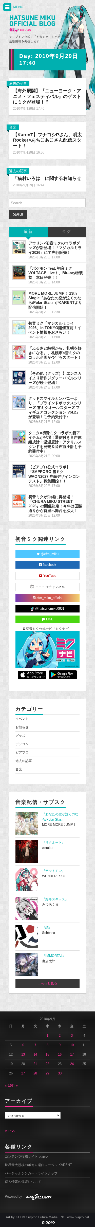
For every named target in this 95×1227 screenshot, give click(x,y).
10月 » (13, 1085)
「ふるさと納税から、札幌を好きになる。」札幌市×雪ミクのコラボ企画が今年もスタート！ (55, 352)
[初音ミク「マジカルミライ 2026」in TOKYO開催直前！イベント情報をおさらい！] (19, 327)
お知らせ (22, 727)
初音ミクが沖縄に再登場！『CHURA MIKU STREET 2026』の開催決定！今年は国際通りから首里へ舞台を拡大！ (55, 504)
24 (72, 1064)
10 (72, 1045)
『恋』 (47, 927)
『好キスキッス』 (55, 899)
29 (47, 1073)
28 (35, 1073)
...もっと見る (47, 983)
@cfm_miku (49, 554)
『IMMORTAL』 (54, 956)
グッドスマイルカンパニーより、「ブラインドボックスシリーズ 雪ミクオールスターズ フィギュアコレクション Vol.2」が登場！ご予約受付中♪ (55, 407)
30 (60, 1073)
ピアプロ (22, 752)
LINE (49, 619)
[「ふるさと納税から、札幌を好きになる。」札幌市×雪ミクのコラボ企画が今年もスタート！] (19, 352)
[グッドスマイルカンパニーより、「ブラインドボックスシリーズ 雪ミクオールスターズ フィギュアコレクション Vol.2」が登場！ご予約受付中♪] (19, 402)
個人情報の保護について (23, 1182)
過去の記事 (18, 83)
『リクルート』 (53, 842)
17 (72, 1054)
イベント (22, 719)
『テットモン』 (53, 871)
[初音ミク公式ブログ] (32, 23)
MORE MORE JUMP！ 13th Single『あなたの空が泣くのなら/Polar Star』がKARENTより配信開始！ (55, 300)
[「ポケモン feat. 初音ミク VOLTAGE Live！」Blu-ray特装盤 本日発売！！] (19, 272)
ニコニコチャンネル (49, 587)
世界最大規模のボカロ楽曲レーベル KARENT (38, 1165)
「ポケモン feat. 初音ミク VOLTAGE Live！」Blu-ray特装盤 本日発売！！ (55, 273)
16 (60, 1054)
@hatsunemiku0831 (49, 608)
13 (23, 1054)
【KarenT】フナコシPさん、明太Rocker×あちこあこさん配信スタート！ (47, 140)
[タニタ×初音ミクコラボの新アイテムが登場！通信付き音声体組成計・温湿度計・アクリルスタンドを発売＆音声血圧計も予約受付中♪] (19, 437)
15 (47, 1054)
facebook (49, 565)
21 (35, 1064)
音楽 (12, 127)
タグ (66, 232)
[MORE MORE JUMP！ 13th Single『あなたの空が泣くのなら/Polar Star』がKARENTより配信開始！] (19, 297)
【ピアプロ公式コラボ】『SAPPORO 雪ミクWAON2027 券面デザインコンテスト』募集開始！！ (54, 474)
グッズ (20, 735)
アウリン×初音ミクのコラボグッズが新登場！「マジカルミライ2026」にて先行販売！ (55, 247)
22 (47, 1064)
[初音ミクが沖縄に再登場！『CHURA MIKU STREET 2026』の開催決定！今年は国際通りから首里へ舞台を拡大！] (19, 501)
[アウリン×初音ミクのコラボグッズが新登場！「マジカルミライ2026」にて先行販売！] (19, 247)
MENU (17, 7)
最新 (28, 232)
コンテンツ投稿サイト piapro (26, 1156)
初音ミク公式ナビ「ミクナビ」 (48, 629)
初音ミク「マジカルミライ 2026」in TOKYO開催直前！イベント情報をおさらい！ (54, 327)
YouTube (49, 576)
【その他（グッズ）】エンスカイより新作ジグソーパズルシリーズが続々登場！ (55, 378)
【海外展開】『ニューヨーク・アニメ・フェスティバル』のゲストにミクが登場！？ (47, 96)
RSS (11, 1131)
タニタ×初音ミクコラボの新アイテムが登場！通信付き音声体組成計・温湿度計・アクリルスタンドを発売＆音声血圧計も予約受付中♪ (55, 442)
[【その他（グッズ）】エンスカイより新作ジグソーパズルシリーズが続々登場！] (19, 377)
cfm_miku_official (48, 598)
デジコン (22, 744)
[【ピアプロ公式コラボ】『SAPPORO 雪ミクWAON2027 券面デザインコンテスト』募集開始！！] (19, 471)
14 (35, 1054)
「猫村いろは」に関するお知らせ (47, 178)
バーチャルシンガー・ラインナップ (31, 1173)
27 (23, 1073)
